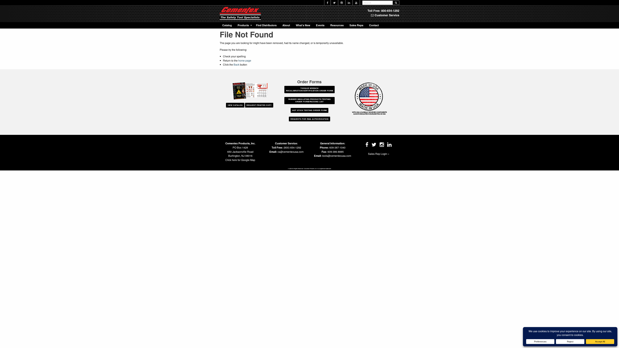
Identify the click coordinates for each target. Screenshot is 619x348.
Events (320, 25)
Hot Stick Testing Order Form (309, 110)
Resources (337, 25)
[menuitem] (227, 25)
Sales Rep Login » (378, 154)
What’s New (303, 25)
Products (243, 25)
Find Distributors (266, 25)
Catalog (227, 25)
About (286, 25)
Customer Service (386, 15)
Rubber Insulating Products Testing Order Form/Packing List (309, 100)
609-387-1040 (337, 147)
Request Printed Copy (259, 105)
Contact (374, 25)
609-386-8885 (336, 152)
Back (236, 64)
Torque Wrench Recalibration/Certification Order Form (309, 89)
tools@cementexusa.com (336, 156)
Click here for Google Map (240, 160)
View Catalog (235, 105)
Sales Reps (356, 25)
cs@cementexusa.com (291, 152)
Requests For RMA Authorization (309, 119)
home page (244, 60)
